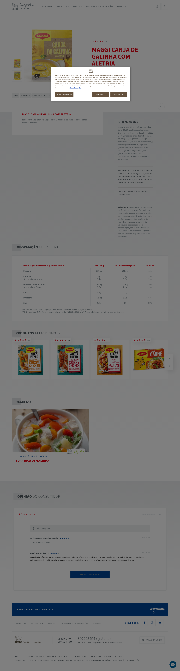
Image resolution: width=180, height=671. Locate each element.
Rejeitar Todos (100, 94)
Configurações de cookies (64, 94)
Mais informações (75, 88)
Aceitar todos (118, 94)
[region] (91, 84)
